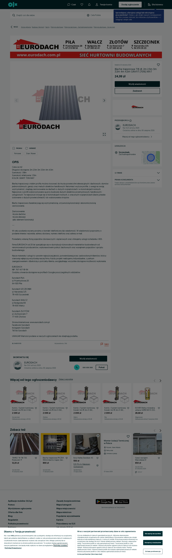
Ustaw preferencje (153, 551)
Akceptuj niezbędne (153, 542)
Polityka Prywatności (13, 548)
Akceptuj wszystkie (153, 534)
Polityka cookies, (60, 545)
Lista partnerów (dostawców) (89, 554)
